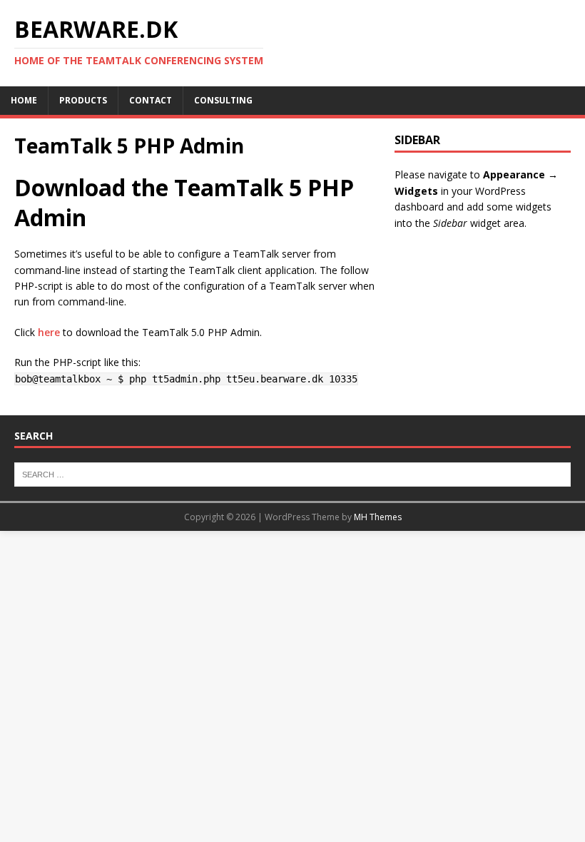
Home (24, 100)
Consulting (223, 100)
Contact (150, 100)
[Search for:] (292, 473)
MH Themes (378, 517)
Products (83, 100)
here (49, 332)
